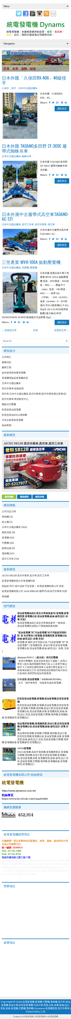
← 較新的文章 (9, 330)
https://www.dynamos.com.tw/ (19, 790)
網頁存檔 (39, 496)
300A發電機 (24, 748)
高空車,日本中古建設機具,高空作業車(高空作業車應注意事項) (34, 393)
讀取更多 (62, 108)
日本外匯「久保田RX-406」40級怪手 (34, 80)
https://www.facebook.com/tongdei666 (25, 798)
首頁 (35, 330)
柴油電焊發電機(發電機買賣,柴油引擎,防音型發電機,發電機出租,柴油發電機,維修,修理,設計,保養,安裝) (43, 726)
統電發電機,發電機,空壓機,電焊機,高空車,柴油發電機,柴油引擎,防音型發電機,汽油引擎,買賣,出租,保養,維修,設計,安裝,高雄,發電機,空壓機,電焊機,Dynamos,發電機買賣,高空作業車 (35, 1005)
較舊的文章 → (61, 330)
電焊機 (5, 553)
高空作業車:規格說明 (13, 388)
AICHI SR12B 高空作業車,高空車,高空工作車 (33, 443)
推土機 (5, 522)
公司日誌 (6, 511)
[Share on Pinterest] (62, 102)
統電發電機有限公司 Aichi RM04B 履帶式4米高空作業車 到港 (34, 591)
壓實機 (33, 267)
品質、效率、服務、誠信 (20, 68)
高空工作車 (28, 224)
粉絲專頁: (7, 425)
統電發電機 (28, 1016)
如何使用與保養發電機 (13, 372)
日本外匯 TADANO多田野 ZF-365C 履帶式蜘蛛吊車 (34, 148)
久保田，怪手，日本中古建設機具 (19, 88)
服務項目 (6, 362)
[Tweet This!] (53, 102)
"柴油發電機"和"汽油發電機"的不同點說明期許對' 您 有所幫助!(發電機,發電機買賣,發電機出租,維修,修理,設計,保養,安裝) (42, 635)
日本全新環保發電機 (12, 420)
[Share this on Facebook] (49, 102)
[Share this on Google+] (57, 102)
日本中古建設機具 (11, 156)
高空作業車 (41, 224)
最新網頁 (24, 496)
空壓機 (5, 543)
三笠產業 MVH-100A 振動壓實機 (31, 261)
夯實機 (25, 267)
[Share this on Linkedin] (66, 102)
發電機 (5, 537)
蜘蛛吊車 (26, 156)
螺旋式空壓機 (9, 404)
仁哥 (43, 1011)
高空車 (51, 224)
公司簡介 (6, 357)
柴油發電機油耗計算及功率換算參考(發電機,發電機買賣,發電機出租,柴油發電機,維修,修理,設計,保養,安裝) (43, 616)
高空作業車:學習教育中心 (15, 399)
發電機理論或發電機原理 (15, 378)
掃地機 (5, 516)
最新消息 (6, 532)
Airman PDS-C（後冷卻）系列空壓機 (37, 657)
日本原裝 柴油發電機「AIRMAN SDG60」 (40, 679)
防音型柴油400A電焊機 (14, 415)
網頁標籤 (9, 496)
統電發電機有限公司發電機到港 (18, 580)
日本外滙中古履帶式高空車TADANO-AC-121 (35, 216)
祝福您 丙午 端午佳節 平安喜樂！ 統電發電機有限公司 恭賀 (33, 586)
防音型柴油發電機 (11, 409)
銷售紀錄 (6, 548)
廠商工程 (6, 367)
